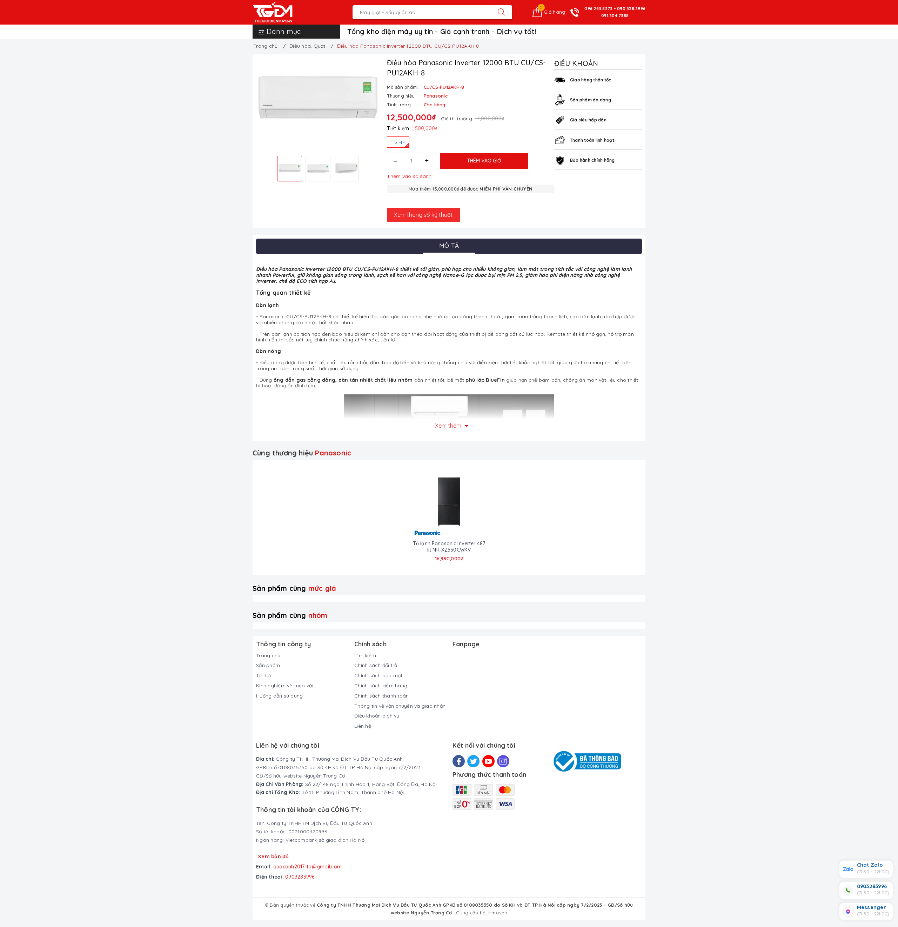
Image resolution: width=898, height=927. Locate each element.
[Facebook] (459, 761)
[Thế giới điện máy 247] (283, 12)
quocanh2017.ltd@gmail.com (307, 866)
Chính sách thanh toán (381, 696)
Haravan (498, 912)
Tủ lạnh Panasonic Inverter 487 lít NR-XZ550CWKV (449, 546)
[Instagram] (503, 761)
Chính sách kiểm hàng (380, 685)
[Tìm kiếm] (501, 12)
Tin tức (264, 675)
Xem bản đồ (273, 856)
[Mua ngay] (424, 502)
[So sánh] (474, 502)
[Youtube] (488, 761)
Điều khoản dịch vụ (377, 716)
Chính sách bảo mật (378, 675)
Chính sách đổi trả (375, 665)
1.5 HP (398, 142)
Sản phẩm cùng (294, 588)
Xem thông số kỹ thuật (423, 214)
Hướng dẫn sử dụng (279, 696)
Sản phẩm (268, 665)
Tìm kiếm (365, 655)
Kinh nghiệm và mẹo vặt (285, 685)
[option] (318, 99)
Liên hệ (362, 726)
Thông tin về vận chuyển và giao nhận (399, 706)
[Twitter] (473, 761)
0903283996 (300, 877)
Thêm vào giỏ (484, 161)
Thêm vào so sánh (409, 176)
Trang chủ (268, 655)
